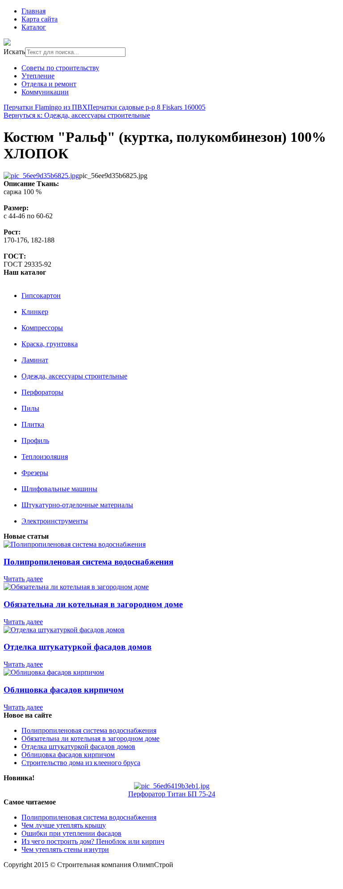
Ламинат (34, 360)
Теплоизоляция (44, 456)
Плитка (32, 424)
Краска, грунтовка (49, 344)
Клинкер (34, 311)
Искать (14, 51)
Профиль (35, 440)
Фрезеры (34, 472)
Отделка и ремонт (48, 84)
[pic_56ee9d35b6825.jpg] (41, 175)
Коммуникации (45, 92)
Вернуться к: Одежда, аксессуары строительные (77, 115)
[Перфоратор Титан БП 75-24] (171, 786)
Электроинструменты (54, 521)
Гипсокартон (41, 295)
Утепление (37, 76)
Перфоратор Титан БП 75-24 (171, 794)
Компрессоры (42, 328)
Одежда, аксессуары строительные (74, 376)
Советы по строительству (60, 68)
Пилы (30, 408)
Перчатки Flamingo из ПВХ (46, 107)
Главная (33, 11)
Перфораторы (42, 392)
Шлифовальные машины (59, 489)
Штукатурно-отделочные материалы (77, 505)
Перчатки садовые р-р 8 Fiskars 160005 (146, 107)
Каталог (33, 27)
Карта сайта (39, 19)
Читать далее (23, 579)
